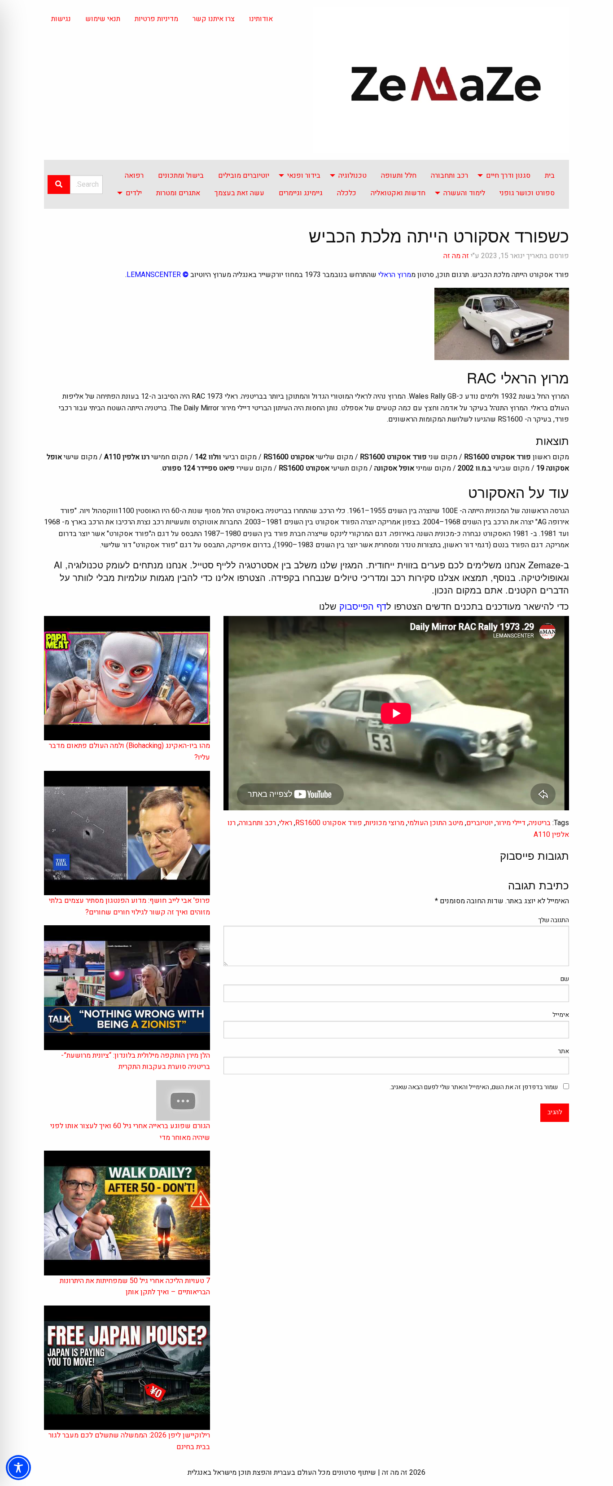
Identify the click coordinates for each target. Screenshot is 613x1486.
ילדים (134, 193)
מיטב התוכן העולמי (435, 823)
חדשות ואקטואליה (398, 193)
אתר (563, 1051)
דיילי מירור (510, 823)
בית (550, 175)
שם (564, 979)
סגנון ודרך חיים (508, 175)
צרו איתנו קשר (214, 18)
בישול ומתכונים (181, 175)
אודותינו (261, 18)
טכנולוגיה (352, 175)
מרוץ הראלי (394, 274)
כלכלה (346, 193)
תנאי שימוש (102, 18)
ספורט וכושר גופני (527, 193)
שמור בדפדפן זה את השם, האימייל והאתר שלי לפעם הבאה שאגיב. (474, 1087)
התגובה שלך (553, 920)
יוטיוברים (479, 823)
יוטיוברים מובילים (243, 175)
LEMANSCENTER (154, 274)
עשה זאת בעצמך (239, 193)
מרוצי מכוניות (384, 823)
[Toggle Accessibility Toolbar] (18, 1467)
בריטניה (540, 823)
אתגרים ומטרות (178, 193)
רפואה (134, 175)
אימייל (560, 1015)
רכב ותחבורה (449, 175)
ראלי (285, 823)
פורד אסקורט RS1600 (328, 823)
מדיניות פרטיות (156, 18)
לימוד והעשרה (464, 193)
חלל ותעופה (398, 175)
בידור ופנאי (303, 175)
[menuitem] (550, 175)
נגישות (61, 18)
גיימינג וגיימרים (301, 193)
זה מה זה (456, 256)
